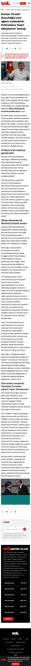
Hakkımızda (5, 639)
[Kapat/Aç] (15, 655)
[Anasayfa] (15, 633)
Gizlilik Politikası (15, 645)
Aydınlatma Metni (21, 642)
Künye (27, 639)
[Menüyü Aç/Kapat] (28, 3)
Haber (2, 10)
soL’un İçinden (9, 642)
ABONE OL (23, 3)
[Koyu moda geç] (14, 3)
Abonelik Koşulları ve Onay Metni (15, 649)
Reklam (20, 639)
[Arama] (17, 3)
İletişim (14, 639)
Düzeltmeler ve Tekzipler (15, 652)
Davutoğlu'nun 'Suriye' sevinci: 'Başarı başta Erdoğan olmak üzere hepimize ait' (14, 499)
